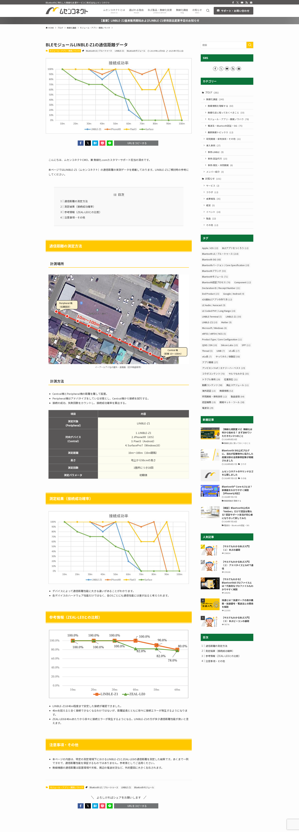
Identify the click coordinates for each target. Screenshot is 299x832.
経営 (210, 205)
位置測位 (231, 379)
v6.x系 (207, 356)
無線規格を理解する (220, 105)
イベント (213, 211)
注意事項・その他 (74, 217)
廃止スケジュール (237, 385)
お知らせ (213, 178)
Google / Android (233, 293)
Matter (226, 322)
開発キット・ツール (232, 402)
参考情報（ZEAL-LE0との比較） (83, 212)
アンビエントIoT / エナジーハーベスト (223, 368)
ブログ (212, 92)
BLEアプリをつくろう (235, 248)
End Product (210, 293)
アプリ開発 (210, 362)
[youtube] (242, 2)
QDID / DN (209, 345)
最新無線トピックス (220, 132)
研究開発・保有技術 (214, 396)
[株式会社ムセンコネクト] (67, 10)
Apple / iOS (210, 248)
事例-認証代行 (217, 158)
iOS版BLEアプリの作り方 (217, 299)
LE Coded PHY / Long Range (218, 310)
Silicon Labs (229, 345)
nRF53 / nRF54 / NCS (214, 333)
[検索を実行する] (249, 45)
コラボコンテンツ (213, 373)
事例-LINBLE (216, 152)
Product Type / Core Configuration (222, 339)
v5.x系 (234, 350)
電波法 (207, 408)
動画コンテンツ (212, 385)
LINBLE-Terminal (212, 316)
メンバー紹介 (215, 171)
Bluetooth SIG (211, 259)
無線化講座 (215, 99)
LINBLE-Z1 (119, 50)
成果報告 (213, 198)
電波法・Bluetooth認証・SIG (225, 125)
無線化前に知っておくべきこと (226, 112)
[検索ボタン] (208, 10)
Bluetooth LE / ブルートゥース (99, 50)
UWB (221, 350)
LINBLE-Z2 (209, 322)
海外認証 (209, 390)
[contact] (251, 2)
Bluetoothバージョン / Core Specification (225, 265)
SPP (246, 345)
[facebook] (233, 2)
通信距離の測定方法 (76, 201)
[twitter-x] (237, 2)
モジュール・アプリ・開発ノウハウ (65, 50)
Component (242, 282)
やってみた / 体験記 (228, 356)
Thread (207, 350)
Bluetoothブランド (214, 270)
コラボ (212, 192)
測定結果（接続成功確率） (80, 206)
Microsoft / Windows (214, 328)
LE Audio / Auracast (213, 305)
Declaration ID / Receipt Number (221, 288)
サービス (212, 185)
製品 (211, 218)
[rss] (246, 2)
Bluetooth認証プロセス (216, 282)
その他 (212, 225)
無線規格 (226, 390)
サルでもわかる (239, 373)
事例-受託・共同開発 (220, 165)
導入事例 (213, 145)
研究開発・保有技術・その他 (223, 138)
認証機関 (209, 402)
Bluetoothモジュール (136, 50)
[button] (81, 143)
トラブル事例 (211, 379)
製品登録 (237, 396)
